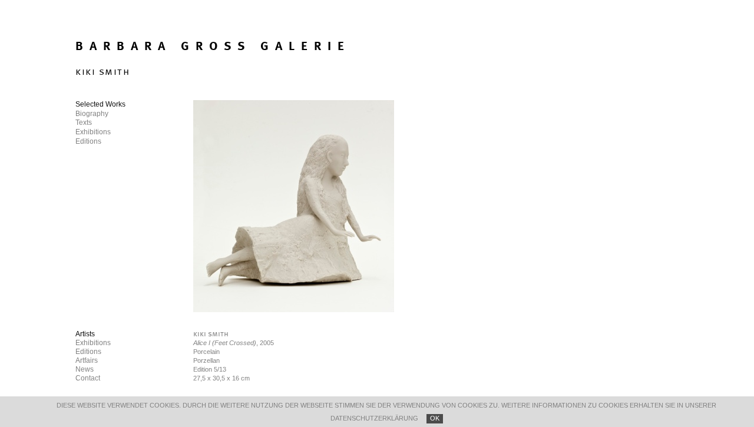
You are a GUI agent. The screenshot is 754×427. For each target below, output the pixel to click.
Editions (88, 351)
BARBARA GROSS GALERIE (212, 47)
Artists (85, 334)
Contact (87, 378)
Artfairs (86, 360)
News (84, 369)
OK (434, 418)
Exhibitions (93, 343)
